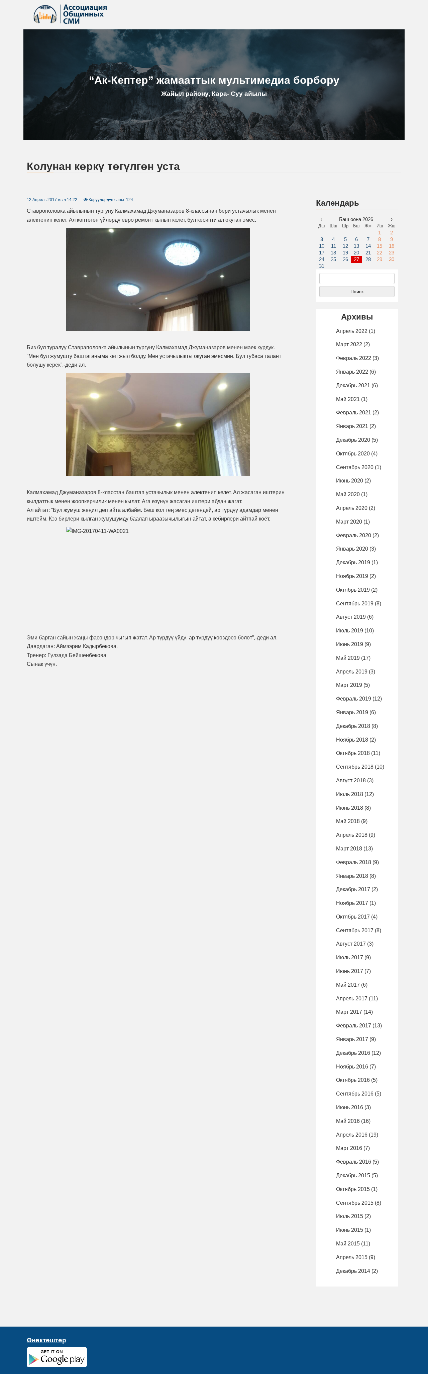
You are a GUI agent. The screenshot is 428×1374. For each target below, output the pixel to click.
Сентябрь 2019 (354, 603)
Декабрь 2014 (353, 1271)
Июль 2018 (349, 794)
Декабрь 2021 (353, 385)
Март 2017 (349, 1012)
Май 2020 (348, 494)
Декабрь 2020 (353, 440)
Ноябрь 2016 (352, 1066)
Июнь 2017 (349, 971)
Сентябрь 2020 (354, 467)
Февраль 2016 (353, 1162)
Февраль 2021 (353, 412)
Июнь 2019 (349, 644)
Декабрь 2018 (353, 726)
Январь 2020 (352, 549)
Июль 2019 (349, 630)
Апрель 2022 (351, 331)
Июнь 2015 (349, 1230)
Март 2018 (349, 848)
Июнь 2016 (349, 1107)
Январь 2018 (352, 876)
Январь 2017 (352, 1039)
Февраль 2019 (353, 699)
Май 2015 (348, 1243)
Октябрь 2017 (353, 917)
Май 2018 (348, 821)
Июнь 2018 (349, 808)
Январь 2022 (352, 372)
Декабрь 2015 (353, 1175)
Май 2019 (348, 658)
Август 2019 (351, 617)
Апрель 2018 (351, 835)
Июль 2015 (349, 1216)
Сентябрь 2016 (354, 1094)
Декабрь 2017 (353, 889)
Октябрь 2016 (353, 1080)
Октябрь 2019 (353, 590)
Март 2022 (349, 344)
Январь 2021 (352, 426)
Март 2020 (349, 522)
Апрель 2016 (351, 1135)
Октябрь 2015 (353, 1189)
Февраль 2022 (353, 358)
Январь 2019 (352, 712)
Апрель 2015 (351, 1257)
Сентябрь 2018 (354, 767)
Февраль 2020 (353, 535)
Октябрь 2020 (353, 453)
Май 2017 (348, 985)
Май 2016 (348, 1121)
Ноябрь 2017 (352, 903)
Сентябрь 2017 (354, 930)
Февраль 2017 (353, 1025)
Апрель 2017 (351, 998)
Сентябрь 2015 (354, 1203)
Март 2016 (349, 1148)
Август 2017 (351, 944)
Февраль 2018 (353, 862)
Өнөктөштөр (46, 1340)
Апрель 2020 (351, 508)
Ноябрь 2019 (352, 576)
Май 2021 (348, 399)
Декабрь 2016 (353, 1053)
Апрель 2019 (351, 671)
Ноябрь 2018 (352, 740)
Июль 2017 (349, 957)
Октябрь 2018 (353, 753)
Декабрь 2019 (353, 562)
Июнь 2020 (349, 480)
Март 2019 (349, 685)
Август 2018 (351, 780)
